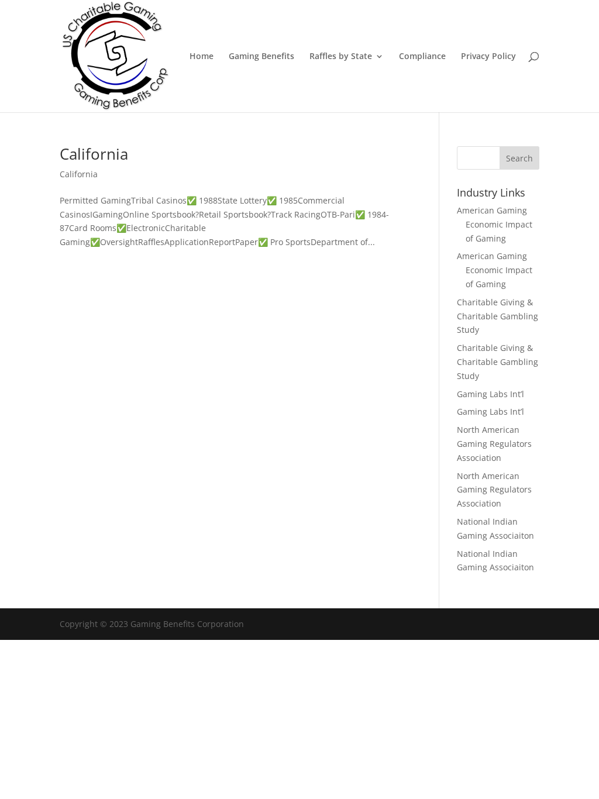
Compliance (422, 56)
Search (519, 158)
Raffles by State (340, 56)
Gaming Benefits (261, 56)
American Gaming (492, 210)
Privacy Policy (488, 56)
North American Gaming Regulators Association (494, 443)
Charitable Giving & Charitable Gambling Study (497, 316)
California (94, 153)
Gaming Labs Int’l (490, 393)
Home (202, 56)
